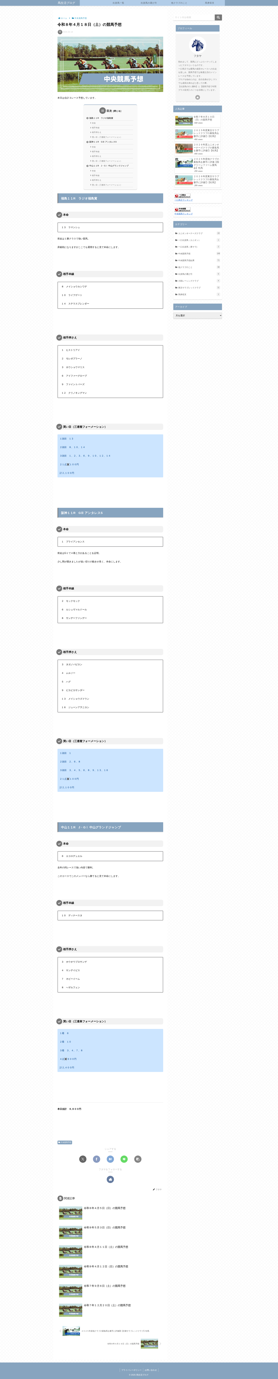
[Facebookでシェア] (96, 1159)
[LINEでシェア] (124, 1159)
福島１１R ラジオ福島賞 (101, 118)
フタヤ (198, 55)
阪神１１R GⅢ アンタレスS (103, 142)
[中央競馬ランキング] (182, 209)
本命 (94, 123)
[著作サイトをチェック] (110, 1179)
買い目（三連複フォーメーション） (107, 137)
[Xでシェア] (82, 1159)
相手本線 (95, 128)
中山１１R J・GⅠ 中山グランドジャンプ (109, 166)
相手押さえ (96, 132)
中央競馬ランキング (183, 214)
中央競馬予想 (66, 1142)
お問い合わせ (151, 1370)
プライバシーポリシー (131, 1370)
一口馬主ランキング (183, 200)
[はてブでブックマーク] (110, 1159)
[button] (137, 1159)
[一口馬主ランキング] (182, 195)
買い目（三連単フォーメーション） (107, 185)
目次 (109, 110)
